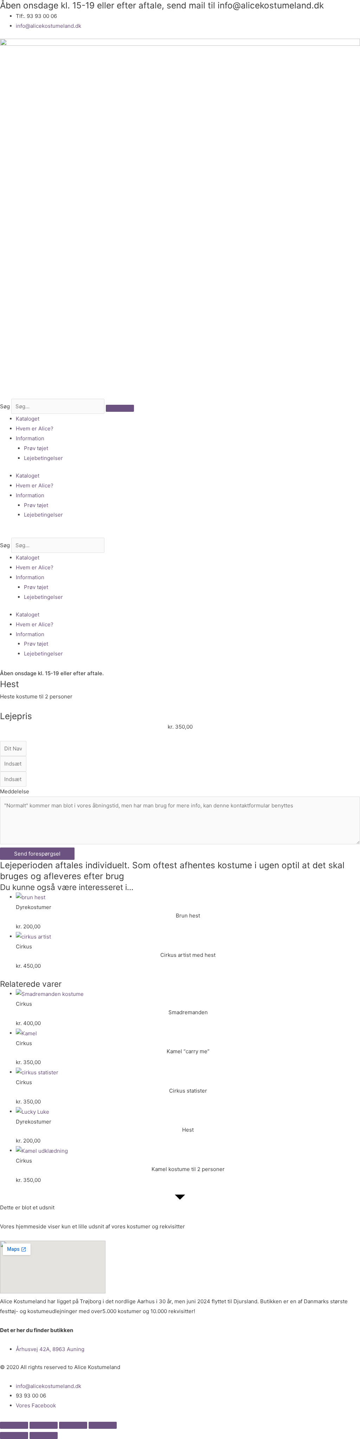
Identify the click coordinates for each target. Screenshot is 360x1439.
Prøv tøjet (36, 448)
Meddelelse (14, 791)
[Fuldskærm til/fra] (44, 1425)
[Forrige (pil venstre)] (14, 1435)
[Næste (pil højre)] (44, 1435)
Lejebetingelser (43, 458)
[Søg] (120, 408)
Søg (5, 406)
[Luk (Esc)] (103, 1425)
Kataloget (27, 418)
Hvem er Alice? (34, 428)
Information (30, 438)
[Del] (73, 1425)
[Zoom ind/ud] (14, 1425)
